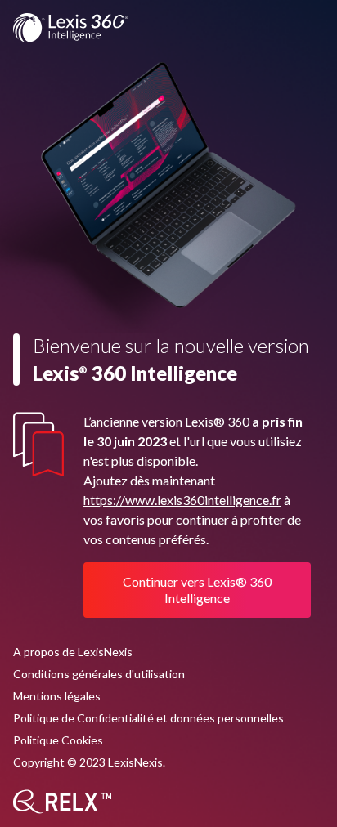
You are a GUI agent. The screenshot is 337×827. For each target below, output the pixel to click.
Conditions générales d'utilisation (99, 674)
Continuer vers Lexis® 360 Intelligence (197, 590)
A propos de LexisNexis (73, 652)
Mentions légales (57, 696)
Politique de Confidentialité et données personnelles (148, 718)
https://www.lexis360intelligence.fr (182, 499)
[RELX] (62, 801)
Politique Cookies (58, 740)
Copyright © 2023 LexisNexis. (89, 762)
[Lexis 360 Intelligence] (70, 27)
